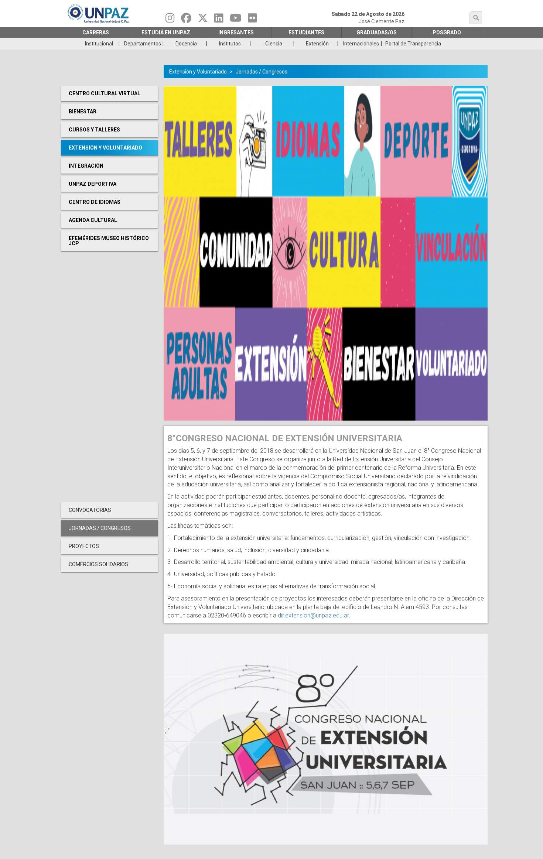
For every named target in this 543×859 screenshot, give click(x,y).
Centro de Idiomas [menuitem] (94, 202)
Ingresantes (236, 32)
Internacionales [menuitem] (361, 44)
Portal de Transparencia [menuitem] (413, 44)
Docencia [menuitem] (186, 44)
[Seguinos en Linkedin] (218, 20)
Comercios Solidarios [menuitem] (98, 564)
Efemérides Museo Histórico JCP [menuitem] (109, 240)
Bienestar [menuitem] (82, 111)
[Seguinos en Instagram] (170, 20)
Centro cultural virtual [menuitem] (104, 93)
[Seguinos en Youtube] (236, 20)
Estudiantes (306, 32)
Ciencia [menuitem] (273, 44)
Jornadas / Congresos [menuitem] (100, 528)
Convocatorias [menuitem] (90, 510)
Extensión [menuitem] (317, 44)
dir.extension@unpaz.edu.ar (313, 615)
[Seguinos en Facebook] (186, 20)
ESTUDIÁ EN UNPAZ (165, 32)
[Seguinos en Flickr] (252, 20)
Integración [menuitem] (86, 166)
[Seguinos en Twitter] (203, 20)
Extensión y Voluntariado (198, 72)
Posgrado (447, 32)
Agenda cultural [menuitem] (93, 220)
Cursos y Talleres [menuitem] (94, 130)
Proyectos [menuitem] (84, 546)
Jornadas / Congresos (261, 72)
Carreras (95, 32)
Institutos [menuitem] (230, 44)
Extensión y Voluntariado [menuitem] (105, 148)
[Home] (98, 13)
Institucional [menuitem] (99, 44)
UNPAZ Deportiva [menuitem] (92, 184)
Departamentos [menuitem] (142, 44)
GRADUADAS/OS (376, 32)
